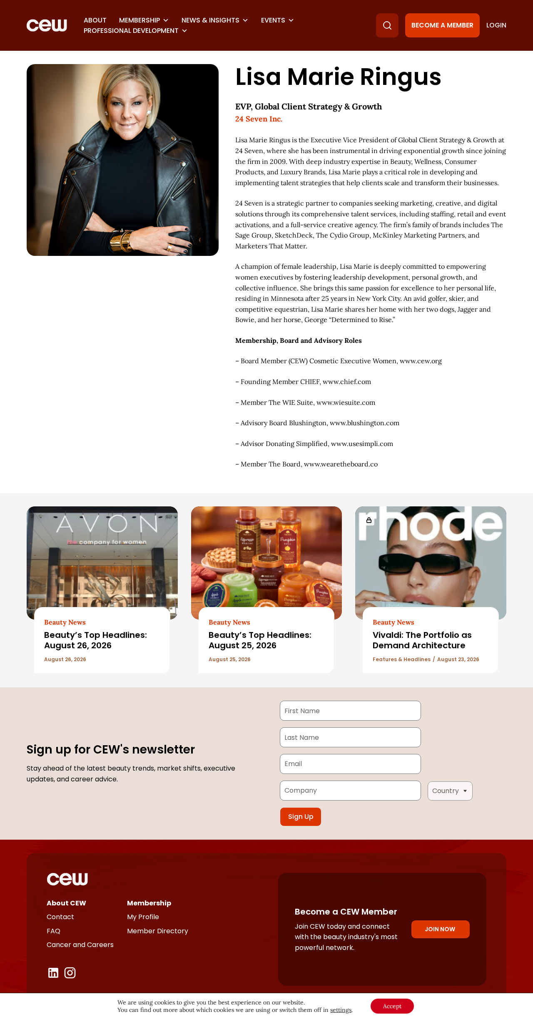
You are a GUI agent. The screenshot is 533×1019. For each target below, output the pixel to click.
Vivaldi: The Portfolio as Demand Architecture (422, 640)
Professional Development (131, 30)
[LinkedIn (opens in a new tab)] (53, 972)
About (95, 20)
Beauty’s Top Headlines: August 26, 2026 (95, 640)
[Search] (387, 25)
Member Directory (157, 931)
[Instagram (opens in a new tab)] (70, 972)
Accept (392, 1006)
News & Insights (210, 20)
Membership (139, 20)
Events (273, 20)
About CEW (66, 903)
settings (340, 1010)
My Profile (143, 917)
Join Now (440, 929)
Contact (60, 917)
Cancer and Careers (80, 945)
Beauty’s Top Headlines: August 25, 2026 (260, 640)
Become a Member (442, 25)
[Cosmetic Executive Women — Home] (47, 25)
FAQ (53, 931)
